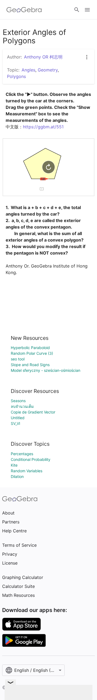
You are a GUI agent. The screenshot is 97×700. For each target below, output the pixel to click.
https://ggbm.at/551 (43, 126)
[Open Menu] (87, 9)
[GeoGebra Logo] (24, 9)
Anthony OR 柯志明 (43, 57)
